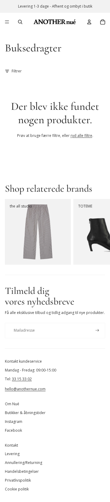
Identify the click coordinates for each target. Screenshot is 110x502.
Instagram (13, 421)
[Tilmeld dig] (97, 331)
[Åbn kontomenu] (89, 22)
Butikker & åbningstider (25, 412)
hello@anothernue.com (25, 389)
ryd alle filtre (81, 135)
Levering (12, 453)
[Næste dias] (98, 232)
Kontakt (11, 445)
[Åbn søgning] (20, 22)
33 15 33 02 (22, 379)
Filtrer (17, 71)
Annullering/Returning (23, 462)
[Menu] (7, 22)
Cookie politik (17, 489)
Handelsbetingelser (22, 471)
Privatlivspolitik (18, 480)
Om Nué (12, 403)
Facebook (13, 430)
